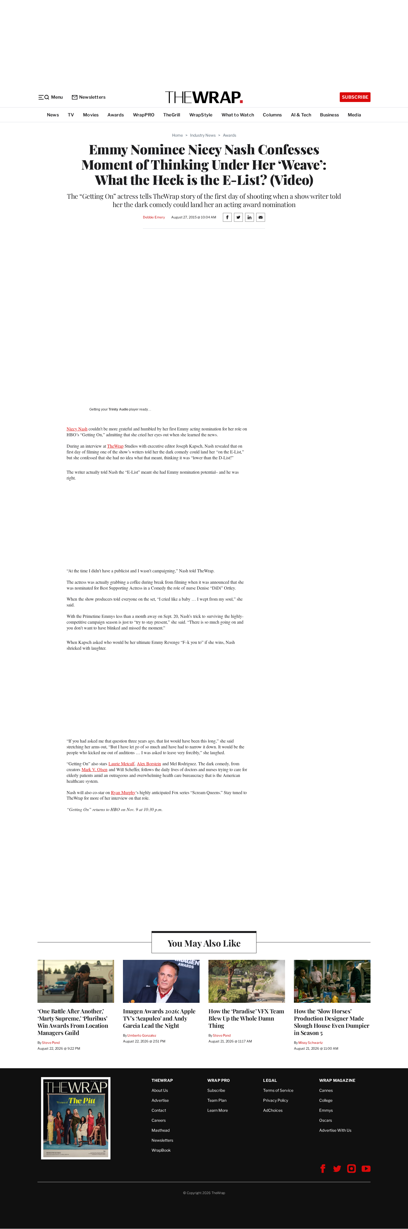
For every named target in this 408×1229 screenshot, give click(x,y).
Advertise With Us (335, 1130)
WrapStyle (201, 115)
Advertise (160, 1100)
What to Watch (237, 115)
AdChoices (273, 1110)
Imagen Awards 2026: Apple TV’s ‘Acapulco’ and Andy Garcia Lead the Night (159, 1018)
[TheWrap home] (204, 97)
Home (177, 135)
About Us (160, 1090)
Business (329, 115)
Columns (272, 115)
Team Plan (216, 1100)
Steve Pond (51, 1043)
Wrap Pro (218, 1080)
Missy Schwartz (310, 1043)
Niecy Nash (77, 429)
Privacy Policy (275, 1100)
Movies (91, 115)
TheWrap (115, 446)
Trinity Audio (118, 409)
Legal (270, 1080)
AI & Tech (301, 115)
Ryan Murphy (123, 792)
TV (71, 115)
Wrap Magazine (337, 1080)
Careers (159, 1120)
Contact (159, 1110)
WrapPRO (143, 115)
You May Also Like (204, 943)
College (326, 1100)
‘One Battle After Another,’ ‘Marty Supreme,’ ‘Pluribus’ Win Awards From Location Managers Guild (72, 1021)
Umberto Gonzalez (141, 1035)
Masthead (161, 1130)
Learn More (217, 1110)
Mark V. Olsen (94, 769)
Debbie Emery (154, 217)
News (53, 115)
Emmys (326, 1110)
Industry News (203, 135)
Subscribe (355, 97)
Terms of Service (278, 1090)
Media (354, 115)
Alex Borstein (149, 763)
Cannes (326, 1090)
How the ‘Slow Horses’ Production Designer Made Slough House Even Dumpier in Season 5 (331, 1021)
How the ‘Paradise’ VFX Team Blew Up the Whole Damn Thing (246, 1018)
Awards (115, 115)
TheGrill (171, 115)
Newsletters (92, 97)
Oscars (325, 1120)
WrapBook (161, 1150)
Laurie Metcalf (121, 763)
